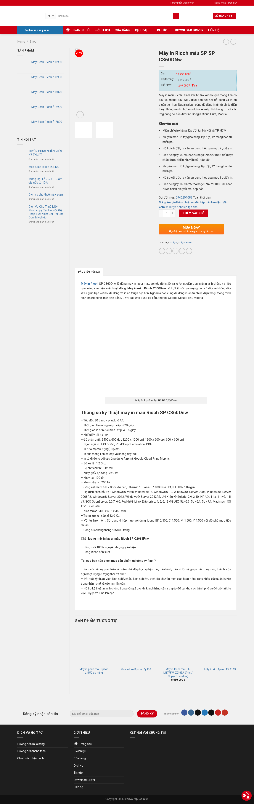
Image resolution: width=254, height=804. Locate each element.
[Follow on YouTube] (225, 712)
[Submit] (176, 16)
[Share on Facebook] (162, 251)
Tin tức (161, 30)
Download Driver (189, 30)
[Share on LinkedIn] (189, 251)
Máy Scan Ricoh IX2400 (43, 167)
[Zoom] (80, 114)
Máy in (174, 242)
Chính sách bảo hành (30, 758)
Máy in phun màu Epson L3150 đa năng (94, 671)
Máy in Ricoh (185, 242)
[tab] (89, 272)
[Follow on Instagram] (202, 2)
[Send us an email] (209, 2)
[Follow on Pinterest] (218, 712)
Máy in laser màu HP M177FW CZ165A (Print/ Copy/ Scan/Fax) (178, 673)
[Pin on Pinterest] (182, 251)
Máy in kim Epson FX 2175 (220, 669)
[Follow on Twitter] (205, 2)
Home (21, 41)
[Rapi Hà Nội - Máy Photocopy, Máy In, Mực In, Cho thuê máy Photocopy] (28, 16)
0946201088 (184, 197)
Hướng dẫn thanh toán (182, 2)
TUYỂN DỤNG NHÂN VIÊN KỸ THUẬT (45, 152)
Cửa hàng (122, 30)
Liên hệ (213, 30)
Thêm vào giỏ (194, 213)
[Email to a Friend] (175, 251)
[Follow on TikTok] (198, 712)
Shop (33, 41)
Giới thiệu (102, 30)
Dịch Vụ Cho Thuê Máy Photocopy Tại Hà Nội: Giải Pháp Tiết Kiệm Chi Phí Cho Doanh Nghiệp (46, 212)
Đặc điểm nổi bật (89, 271)
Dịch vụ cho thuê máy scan (45, 194)
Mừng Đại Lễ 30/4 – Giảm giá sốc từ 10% (45, 180)
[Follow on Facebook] (198, 2)
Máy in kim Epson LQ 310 (136, 669)
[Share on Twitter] (169, 251)
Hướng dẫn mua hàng (31, 744)
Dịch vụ (141, 30)
